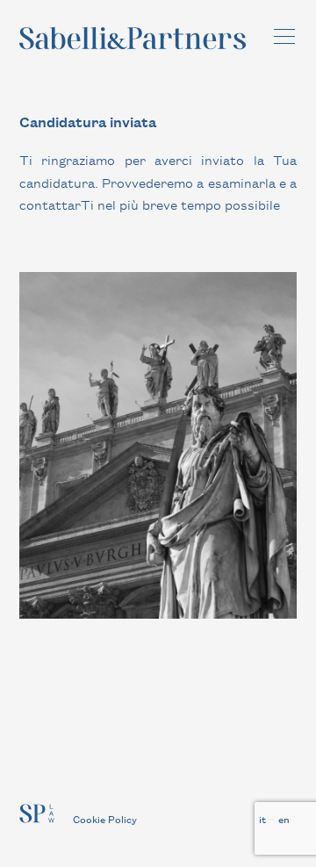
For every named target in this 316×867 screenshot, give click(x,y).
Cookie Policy (105, 818)
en (284, 818)
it (262, 818)
